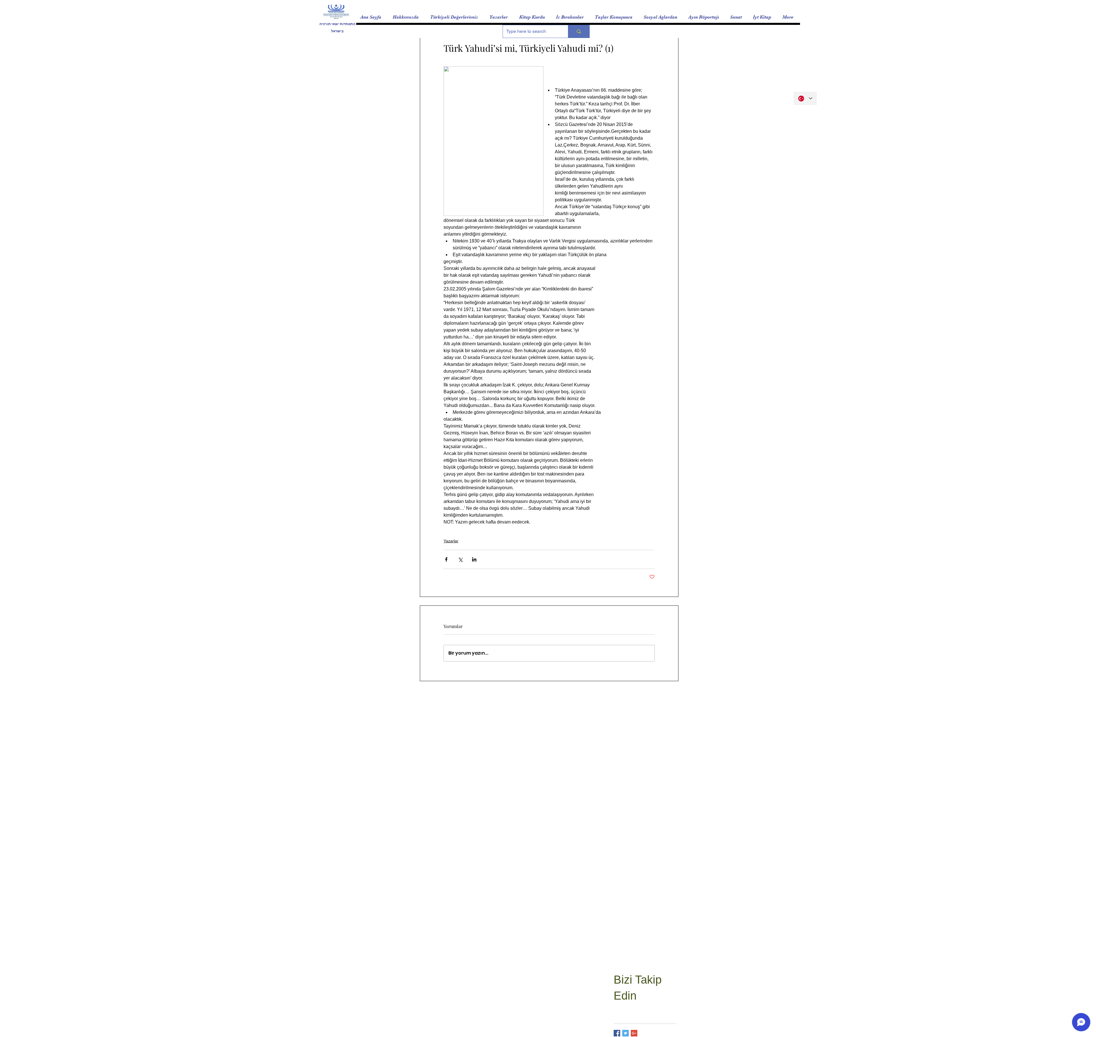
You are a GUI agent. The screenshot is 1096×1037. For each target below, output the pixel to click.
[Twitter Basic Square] (625, 1033)
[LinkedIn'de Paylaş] (474, 559)
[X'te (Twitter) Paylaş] (460, 559)
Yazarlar (451, 541)
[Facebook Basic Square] (617, 1033)
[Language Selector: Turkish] (805, 98)
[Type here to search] (578, 31)
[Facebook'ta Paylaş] (446, 559)
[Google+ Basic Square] (634, 1033)
